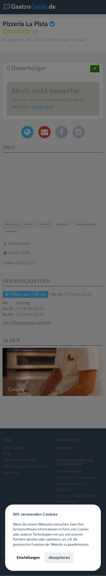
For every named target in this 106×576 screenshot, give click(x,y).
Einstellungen (28, 558)
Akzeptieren (59, 558)
